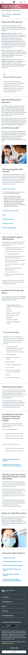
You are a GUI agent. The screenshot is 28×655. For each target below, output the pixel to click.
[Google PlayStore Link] (15, 626)
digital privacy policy (9, 643)
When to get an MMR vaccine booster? (11, 460)
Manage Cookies (14, 647)
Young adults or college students (11, 210)
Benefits (8, 10)
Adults (4, 215)
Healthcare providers (8, 223)
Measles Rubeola (17, 14)
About (3, 10)
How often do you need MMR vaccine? (11, 575)
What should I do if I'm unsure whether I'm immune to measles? (12, 465)
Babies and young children (9, 189)
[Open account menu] (21, 2)
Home (3, 14)
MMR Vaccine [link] (6, 16)
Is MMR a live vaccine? (9, 558)
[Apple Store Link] (6, 626)
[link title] (14, 2)
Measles (9, 33)
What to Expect (16, 10)
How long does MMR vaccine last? (12, 561)
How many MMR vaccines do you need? (12, 569)
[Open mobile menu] (2, 2)
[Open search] (24, 2)
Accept (14, 651)
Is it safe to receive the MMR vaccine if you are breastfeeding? (12, 580)
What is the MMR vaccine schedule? (13, 565)
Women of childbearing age (9, 227)
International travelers (8, 219)
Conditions (8, 14)
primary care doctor (17, 523)
